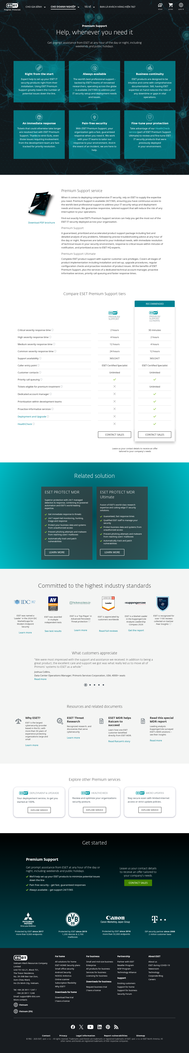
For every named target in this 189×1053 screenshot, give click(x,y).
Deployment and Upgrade (32, 416)
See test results (53, 631)
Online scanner (62, 979)
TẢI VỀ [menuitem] (88, 6)
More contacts (20, 999)
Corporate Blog (155, 975)
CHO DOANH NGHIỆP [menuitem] (63, 6)
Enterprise (91, 965)
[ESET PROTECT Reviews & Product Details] (108, 609)
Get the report (136, 630)
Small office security (64, 968)
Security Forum (124, 993)
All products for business (98, 968)
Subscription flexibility (65, 982)
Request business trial (96, 986)
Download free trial (64, 997)
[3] (94, 684)
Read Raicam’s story (119, 741)
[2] (90, 684)
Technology (153, 972)
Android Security (63, 972)
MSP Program (124, 968)
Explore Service (39, 810)
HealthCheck (25, 424)
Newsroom (153, 968)
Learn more (57, 552)
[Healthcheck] (94, 794)
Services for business (96, 972)
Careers (152, 979)
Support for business (127, 990)
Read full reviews (108, 630)
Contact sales (114, 434)
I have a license (62, 1001)
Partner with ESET (125, 961)
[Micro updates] (150, 794)
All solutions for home (65, 961)
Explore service (94, 809)
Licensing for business (96, 975)
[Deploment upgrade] (39, 794)
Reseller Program (125, 965)
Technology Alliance (126, 972)
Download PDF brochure (41, 222)
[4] (98, 684)
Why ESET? (60, 986)
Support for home (125, 986)
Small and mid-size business (99, 961)
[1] (85, 684)
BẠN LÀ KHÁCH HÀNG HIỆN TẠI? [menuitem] (117, 6)
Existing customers (126, 983)
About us (152, 961)
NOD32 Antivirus (63, 975)
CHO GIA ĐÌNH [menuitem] (34, 6)
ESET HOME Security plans (67, 965)
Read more (40, 679)
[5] (103, 684)
